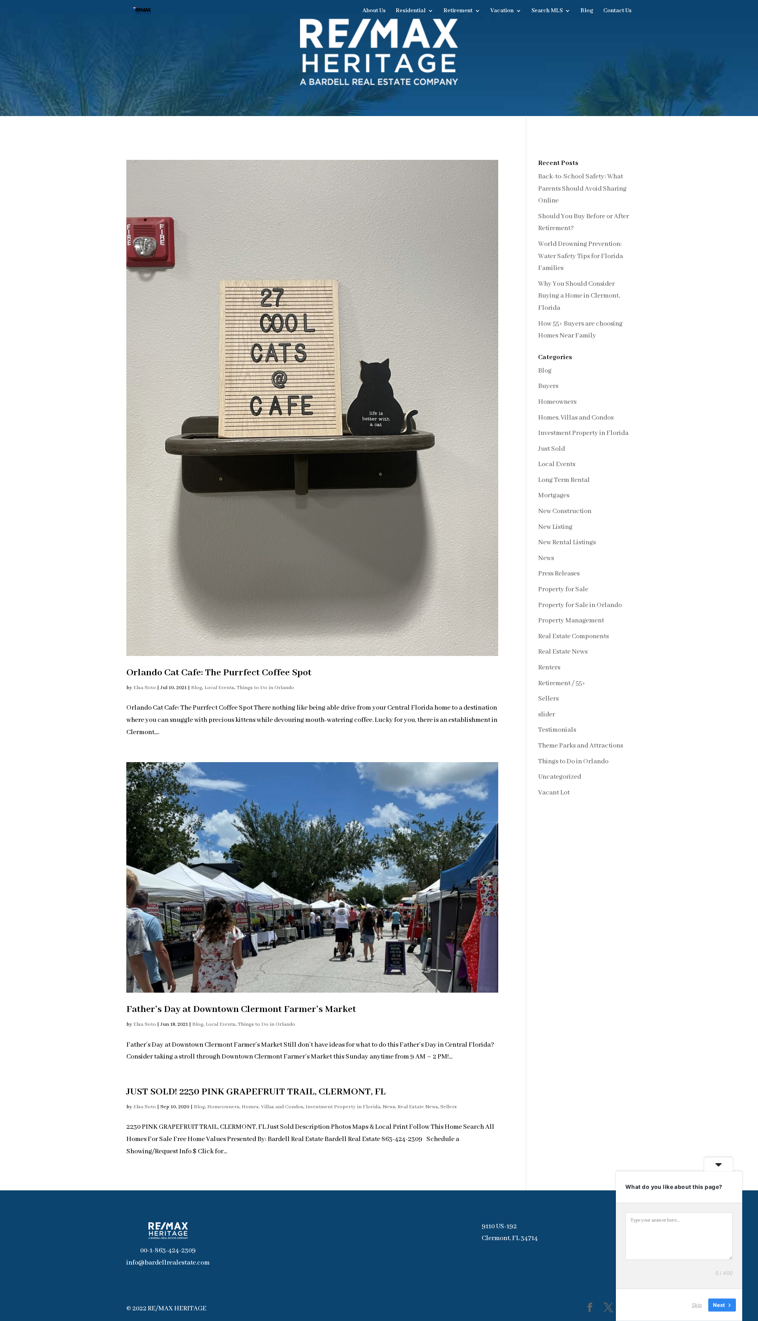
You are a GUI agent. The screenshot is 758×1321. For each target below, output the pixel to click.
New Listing (555, 527)
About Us (374, 11)
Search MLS (547, 11)
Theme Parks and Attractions (580, 746)
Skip (697, 1305)
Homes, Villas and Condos (272, 1107)
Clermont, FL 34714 (510, 1238)
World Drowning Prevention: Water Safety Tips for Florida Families (580, 256)
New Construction (564, 511)
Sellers (448, 1107)
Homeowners (223, 1107)
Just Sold (551, 449)
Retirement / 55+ (561, 683)
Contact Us (617, 11)
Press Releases (559, 574)
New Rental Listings (567, 542)
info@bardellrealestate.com (168, 1263)
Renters (549, 667)
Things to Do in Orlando (265, 687)
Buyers (548, 386)
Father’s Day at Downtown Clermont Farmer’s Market (241, 1009)
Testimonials (557, 730)
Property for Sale (563, 589)
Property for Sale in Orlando (580, 605)
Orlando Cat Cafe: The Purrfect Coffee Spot (218, 673)
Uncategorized (559, 777)
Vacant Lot (554, 793)
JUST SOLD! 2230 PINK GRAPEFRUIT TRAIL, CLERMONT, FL (256, 1092)
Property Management (571, 620)
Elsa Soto (144, 687)
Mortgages (553, 495)
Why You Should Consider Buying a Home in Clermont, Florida (579, 296)
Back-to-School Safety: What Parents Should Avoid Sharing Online (582, 188)
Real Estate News (418, 1107)
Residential (411, 11)
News (389, 1107)
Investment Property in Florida (343, 1107)
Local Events (219, 687)
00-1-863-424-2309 (168, 1250)
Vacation (502, 11)
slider (546, 714)
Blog (586, 11)
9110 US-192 (499, 1226)
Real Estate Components (573, 636)
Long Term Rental (564, 480)
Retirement (458, 11)
